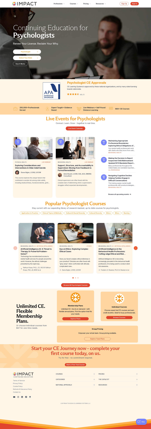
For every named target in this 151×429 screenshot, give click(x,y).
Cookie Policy (17, 386)
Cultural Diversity (95, 213)
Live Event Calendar (75, 128)
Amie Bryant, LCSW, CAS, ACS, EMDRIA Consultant (77, 175)
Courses (73, 4)
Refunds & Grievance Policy (22, 389)
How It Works (20, 64)
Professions (58, 4)
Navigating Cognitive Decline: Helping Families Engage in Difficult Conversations (120, 178)
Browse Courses (119, 317)
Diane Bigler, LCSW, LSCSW (31, 172)
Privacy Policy (18, 383)
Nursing (126, 213)
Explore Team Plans (97, 339)
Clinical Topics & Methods (52, 213)
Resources (100, 4)
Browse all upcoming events (118, 194)
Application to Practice (30, 213)
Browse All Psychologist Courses (76, 285)
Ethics (108, 213)
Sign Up (124, 4)
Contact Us (16, 392)
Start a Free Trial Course (75, 365)
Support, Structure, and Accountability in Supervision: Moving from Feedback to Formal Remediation (75, 167)
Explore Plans (75, 319)
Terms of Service (19, 380)
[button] (136, 248)
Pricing (86, 4)
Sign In (134, 4)
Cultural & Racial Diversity (75, 213)
